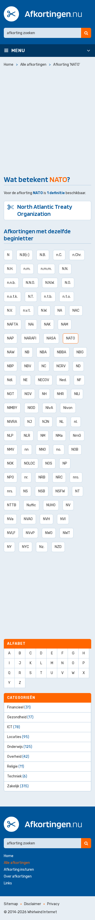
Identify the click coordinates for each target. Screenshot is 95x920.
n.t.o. (67, 296)
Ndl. (10, 380)
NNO (42, 449)
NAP (10, 338)
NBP (10, 366)
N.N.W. (49, 283)
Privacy (53, 904)
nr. (26, 477)
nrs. (10, 491)
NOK (10, 463)
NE (25, 380)
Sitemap (11, 904)
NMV (10, 449)
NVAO (28, 519)
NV (68, 505)
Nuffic (31, 505)
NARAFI (30, 338)
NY (9, 547)
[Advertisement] (47, 120)
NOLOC (29, 463)
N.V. (10, 310)
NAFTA (12, 324)
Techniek (17, 776)
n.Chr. (76, 255)
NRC (59, 477)
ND (78, 366)
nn (27, 449)
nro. (76, 477)
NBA (43, 352)
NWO (48, 533)
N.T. (31, 296)
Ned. (63, 380)
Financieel (19, 707)
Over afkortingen (18, 876)
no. (58, 449)
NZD (58, 547)
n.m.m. (46, 269)
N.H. (10, 269)
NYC (25, 547)
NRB (42, 477)
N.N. (65, 269)
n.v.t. (27, 310)
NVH (46, 519)
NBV (27, 366)
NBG (80, 352)
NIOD (31, 408)
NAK (47, 324)
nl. (76, 422)
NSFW (60, 491)
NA (60, 310)
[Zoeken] (86, 33)
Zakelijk (18, 786)
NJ (29, 422)
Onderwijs (19, 747)
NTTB (11, 505)
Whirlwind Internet (42, 912)
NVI (63, 519)
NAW (10, 352)
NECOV (43, 380)
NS (25, 491)
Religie (15, 766)
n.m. (27, 269)
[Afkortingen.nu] (43, 13)
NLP (10, 435)
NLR (27, 435)
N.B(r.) (24, 255)
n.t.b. (48, 296)
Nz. (41, 547)
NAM (64, 324)
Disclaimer (32, 904)
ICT (13, 727)
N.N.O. (30, 283)
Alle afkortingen (17, 863)
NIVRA (12, 422)
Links (8, 883)
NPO (10, 477)
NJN (45, 422)
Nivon (67, 408)
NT (77, 491)
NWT (66, 533)
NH (44, 394)
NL (62, 422)
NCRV (61, 366)
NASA (51, 338)
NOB (74, 449)
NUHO (50, 505)
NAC (75, 310)
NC (44, 366)
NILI (77, 394)
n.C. (59, 255)
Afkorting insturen (19, 869)
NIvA (49, 408)
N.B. (43, 255)
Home (8, 856)
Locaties (18, 737)
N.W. (44, 310)
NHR (60, 394)
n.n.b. (11, 283)
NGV (28, 394)
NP (65, 463)
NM (43, 435)
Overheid (18, 756)
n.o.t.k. (12, 296)
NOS (48, 463)
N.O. (68, 283)
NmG (77, 435)
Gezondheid (20, 717)
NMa (59, 435)
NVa (10, 519)
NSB (41, 491)
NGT (10, 394)
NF (79, 380)
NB (27, 352)
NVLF (11, 533)
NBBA (61, 352)
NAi (31, 324)
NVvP (30, 533)
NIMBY (12, 408)
